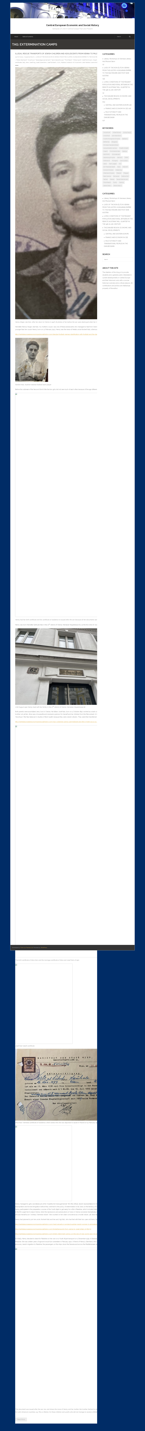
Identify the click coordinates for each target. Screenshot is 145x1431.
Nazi (118, 167)
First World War (115, 151)
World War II (117, 185)
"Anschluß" (106, 132)
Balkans (124, 139)
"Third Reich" (68, 60)
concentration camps (110, 148)
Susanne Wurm (29, 57)
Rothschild (125, 176)
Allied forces (117, 132)
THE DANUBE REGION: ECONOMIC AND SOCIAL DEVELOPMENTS (116, 97)
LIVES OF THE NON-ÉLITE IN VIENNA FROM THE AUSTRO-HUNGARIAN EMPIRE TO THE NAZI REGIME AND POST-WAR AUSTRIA (77, 57)
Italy (24, 62)
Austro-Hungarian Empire (111, 139)
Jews (27, 62)
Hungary (115, 160)
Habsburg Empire (109, 157)
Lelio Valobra (86, 62)
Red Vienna (107, 176)
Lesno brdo (94, 62)
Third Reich (107, 182)
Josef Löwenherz (41, 62)
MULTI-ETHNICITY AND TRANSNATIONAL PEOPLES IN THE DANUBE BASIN (116, 114)
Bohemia (106, 142)
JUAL (58, 62)
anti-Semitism (116, 135)
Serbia (105, 179)
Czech (105, 151)
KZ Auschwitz (77, 62)
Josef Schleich (51, 62)
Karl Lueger (113, 164)
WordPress (44, 947)
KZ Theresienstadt (109, 167)
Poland (119, 173)
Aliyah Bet (96, 60)
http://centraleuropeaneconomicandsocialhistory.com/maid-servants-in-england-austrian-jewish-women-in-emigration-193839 (59, 1224)
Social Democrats (122, 179)
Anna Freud (127, 132)
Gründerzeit (116, 154)
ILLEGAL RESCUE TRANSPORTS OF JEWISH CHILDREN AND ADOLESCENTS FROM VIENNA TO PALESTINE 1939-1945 (63, 54)
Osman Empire (108, 170)
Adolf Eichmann (87, 60)
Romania (116, 176)
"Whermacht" (77, 60)
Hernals (119, 157)
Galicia (124, 151)
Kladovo (63, 62)
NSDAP (125, 167)
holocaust (106, 160)
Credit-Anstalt (123, 148)
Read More (21, 1419)
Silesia (112, 179)
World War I (107, 185)
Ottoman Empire (108, 173)
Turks (115, 182)
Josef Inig (32, 62)
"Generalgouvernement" (43, 60)
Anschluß (106, 135)
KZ (120, 164)
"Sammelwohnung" (57, 60)
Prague (126, 173)
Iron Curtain (124, 160)
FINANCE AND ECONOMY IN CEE (116, 108)
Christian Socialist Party (110, 145)
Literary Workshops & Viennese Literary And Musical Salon (116, 60)
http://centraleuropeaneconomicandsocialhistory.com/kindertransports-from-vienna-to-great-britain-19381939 (53, 1229)
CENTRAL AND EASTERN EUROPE (117, 105)
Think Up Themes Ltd (26, 947)
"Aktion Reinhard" (21, 60)
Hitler (126, 157)
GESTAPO (106, 154)
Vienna (121, 182)
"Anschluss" (31, 60)
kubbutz (69, 62)
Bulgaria (114, 142)
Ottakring (119, 170)
